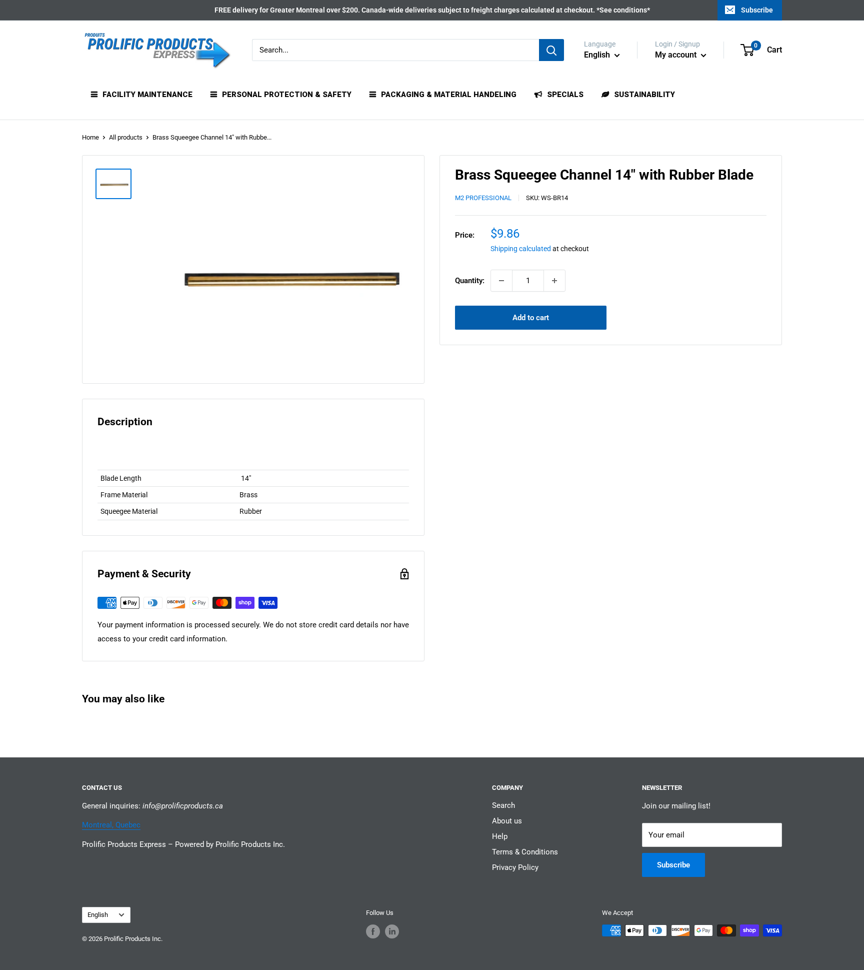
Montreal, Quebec (111, 824)
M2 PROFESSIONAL (483, 198)
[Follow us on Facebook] (373, 931)
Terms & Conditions (525, 851)
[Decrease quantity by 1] (501, 280)
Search (503, 805)
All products (125, 137)
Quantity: (469, 280)
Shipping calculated (520, 249)
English (98, 914)
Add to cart (530, 317)
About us (507, 820)
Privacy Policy (515, 867)
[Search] (551, 50)
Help (500, 836)
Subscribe (757, 10)
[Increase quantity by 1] (554, 280)
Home (90, 137)
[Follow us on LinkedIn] (392, 931)
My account (676, 55)
